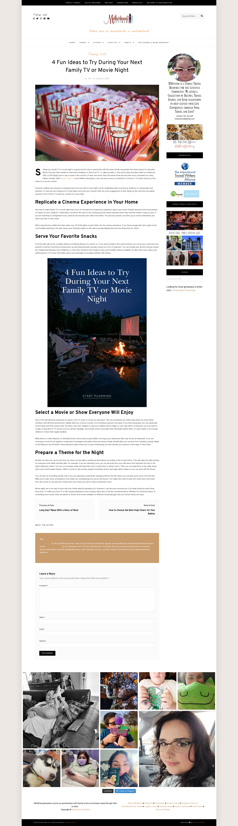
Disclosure (159, 803)
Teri (89, 78)
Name (42, 617)
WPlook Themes (199, 822)
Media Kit (138, 2)
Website (42, 641)
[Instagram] (96, 745)
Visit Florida (197, 806)
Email (42, 629)
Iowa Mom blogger (53, 546)
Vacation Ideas (165, 806)
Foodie (97, 42)
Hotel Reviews (93, 2)
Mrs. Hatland (45, 543)
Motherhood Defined (81, 809)
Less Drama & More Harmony (153, 42)
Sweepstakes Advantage (183, 290)
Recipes (109, 2)
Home (72, 42)
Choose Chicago (163, 809)
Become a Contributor (159, 2)
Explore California (182, 806)
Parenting (122, 2)
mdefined (61, 675)
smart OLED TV (68, 178)
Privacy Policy (173, 803)
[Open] (61, 710)
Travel (83, 42)
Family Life (97, 54)
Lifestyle (113, 42)
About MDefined (135, 803)
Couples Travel (150, 806)
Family (127, 42)
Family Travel (73, 2)
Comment (43, 586)
